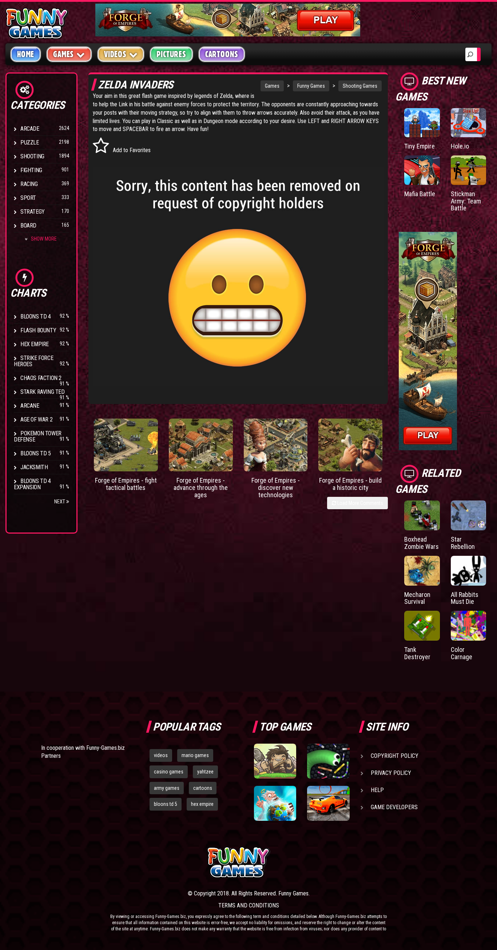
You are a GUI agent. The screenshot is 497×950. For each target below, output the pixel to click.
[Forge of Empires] (126, 445)
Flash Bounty (38, 330)
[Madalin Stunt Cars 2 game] (328, 803)
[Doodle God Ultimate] (275, 803)
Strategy (32, 211)
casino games (168, 772)
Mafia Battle (419, 194)
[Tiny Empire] (422, 122)
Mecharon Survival (417, 598)
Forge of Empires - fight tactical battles (126, 483)
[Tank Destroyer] (422, 626)
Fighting (31, 170)
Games (272, 86)
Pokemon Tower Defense (37, 436)
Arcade (29, 128)
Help (377, 790)
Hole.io (460, 146)
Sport (28, 197)
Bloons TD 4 (35, 316)
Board (28, 225)
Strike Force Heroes (33, 361)
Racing (29, 184)
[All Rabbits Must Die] (468, 571)
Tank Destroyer (417, 653)
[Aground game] (275, 761)
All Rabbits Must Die (464, 598)
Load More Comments (359, 503)
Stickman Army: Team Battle (466, 201)
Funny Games (311, 86)
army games (166, 788)
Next (60, 501)
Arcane (29, 405)
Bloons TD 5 (35, 453)
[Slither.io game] (328, 761)
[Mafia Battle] (422, 170)
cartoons (202, 788)
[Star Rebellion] (468, 515)
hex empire (202, 804)
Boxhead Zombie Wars (421, 542)
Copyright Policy (394, 755)
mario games (195, 755)
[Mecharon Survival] (422, 571)
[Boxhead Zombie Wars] (422, 515)
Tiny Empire (419, 146)
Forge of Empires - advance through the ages (201, 487)
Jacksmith (34, 467)
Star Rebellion (463, 542)
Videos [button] (115, 54)
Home (25, 54)
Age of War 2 (36, 419)
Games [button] (63, 54)
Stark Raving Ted (42, 391)
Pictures (171, 54)
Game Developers (394, 807)
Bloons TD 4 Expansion (32, 484)
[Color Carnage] (468, 626)
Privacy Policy (391, 772)
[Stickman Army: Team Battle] (468, 170)
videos (161, 755)
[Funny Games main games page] (331, 862)
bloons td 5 (165, 804)
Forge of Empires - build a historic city (350, 483)
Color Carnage (461, 653)
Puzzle (29, 142)
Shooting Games (360, 86)
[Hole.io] (468, 122)
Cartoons (221, 54)
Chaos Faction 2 (40, 378)
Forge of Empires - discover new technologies (275, 487)
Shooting (32, 156)
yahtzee (205, 772)
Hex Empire (34, 344)
